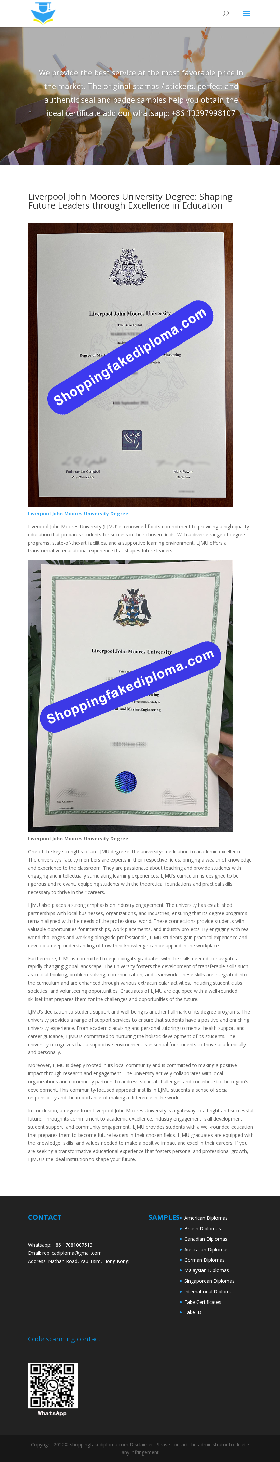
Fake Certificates (202, 1302)
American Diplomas (206, 1218)
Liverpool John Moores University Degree (78, 513)
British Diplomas (202, 1228)
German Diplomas (204, 1260)
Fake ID (192, 1312)
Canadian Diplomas (205, 1239)
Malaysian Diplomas (206, 1270)
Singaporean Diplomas (209, 1281)
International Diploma (208, 1291)
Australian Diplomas (206, 1249)
